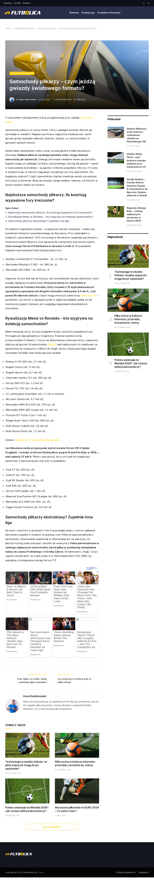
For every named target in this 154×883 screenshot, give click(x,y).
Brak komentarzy (64, 99)
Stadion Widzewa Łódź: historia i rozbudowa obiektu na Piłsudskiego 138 (136, 135)
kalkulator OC (89, 295)
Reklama (26, 3)
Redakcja (8, 3)
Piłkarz (52, 344)
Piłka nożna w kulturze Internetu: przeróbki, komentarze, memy (75, 763)
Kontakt (17, 3)
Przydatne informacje (108, 12)
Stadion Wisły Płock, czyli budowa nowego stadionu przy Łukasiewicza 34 (136, 160)
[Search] (148, 3)
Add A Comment (52, 827)
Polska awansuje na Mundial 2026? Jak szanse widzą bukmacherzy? (26, 809)
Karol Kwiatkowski (27, 99)
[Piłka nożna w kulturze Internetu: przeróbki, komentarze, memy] (77, 745)
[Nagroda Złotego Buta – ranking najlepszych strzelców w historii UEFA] (116, 211)
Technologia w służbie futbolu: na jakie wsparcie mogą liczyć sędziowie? (26, 765)
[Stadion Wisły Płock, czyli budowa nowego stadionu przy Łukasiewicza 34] (116, 158)
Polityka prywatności (126, 872)
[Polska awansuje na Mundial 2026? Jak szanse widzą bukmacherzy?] (27, 790)
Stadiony (74, 12)
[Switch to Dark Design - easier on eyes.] (144, 3)
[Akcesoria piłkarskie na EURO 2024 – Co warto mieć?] (77, 790)
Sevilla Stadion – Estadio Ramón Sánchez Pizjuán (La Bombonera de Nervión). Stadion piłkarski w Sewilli (137, 187)
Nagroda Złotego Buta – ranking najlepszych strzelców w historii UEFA (136, 214)
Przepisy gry (88, 12)
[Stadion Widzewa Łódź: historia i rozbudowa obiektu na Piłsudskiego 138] (116, 132)
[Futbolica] (22, 12)
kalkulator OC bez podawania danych (37, 439)
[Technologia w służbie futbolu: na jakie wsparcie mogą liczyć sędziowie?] (27, 745)
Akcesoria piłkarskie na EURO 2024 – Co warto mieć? (77, 809)
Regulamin (144, 872)
